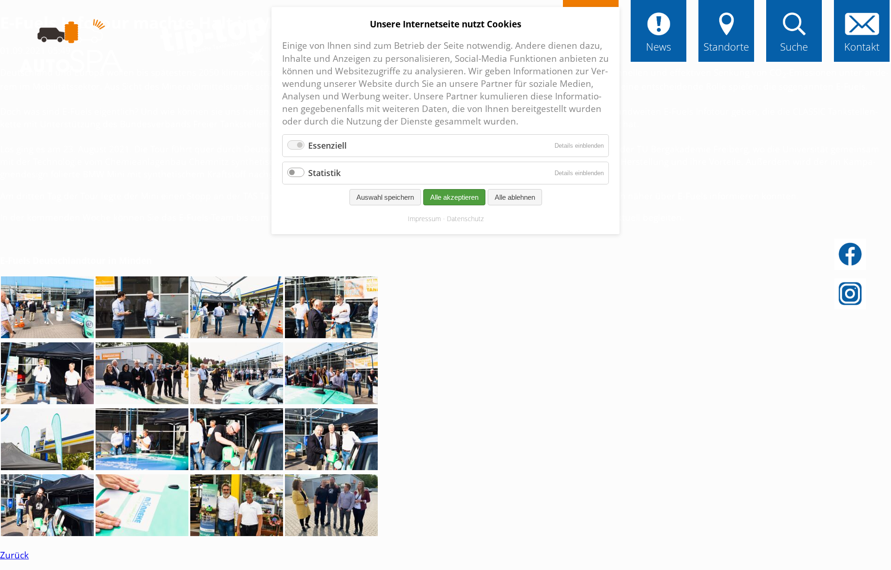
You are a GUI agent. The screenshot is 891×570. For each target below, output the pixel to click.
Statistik (324, 172)
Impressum (424, 218)
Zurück (14, 555)
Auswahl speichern (385, 197)
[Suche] (794, 33)
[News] (658, 33)
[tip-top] (213, 42)
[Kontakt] (861, 33)
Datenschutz (465, 218)
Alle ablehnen (515, 197)
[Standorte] (726, 33)
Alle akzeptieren (454, 197)
